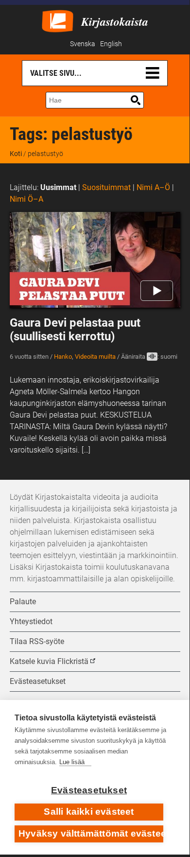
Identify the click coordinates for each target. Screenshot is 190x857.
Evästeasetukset (89, 790)
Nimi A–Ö (153, 187)
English (111, 44)
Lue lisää (72, 762)
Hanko (63, 356)
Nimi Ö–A (26, 199)
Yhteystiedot (31, 621)
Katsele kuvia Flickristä (49, 661)
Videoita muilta (95, 356)
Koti (16, 153)
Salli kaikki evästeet (89, 811)
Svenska (82, 44)
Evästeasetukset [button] (38, 681)
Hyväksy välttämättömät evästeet (90, 833)
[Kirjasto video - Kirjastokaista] (57, 20)
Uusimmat (58, 187)
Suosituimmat (106, 187)
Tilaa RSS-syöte (37, 641)
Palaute (23, 601)
